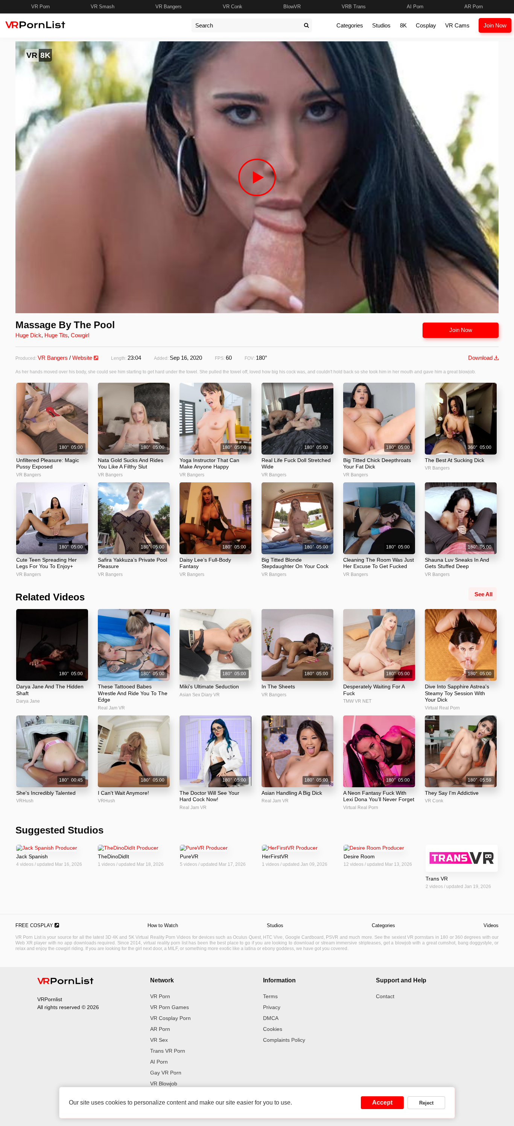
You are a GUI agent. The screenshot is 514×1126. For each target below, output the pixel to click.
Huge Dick (28, 335)
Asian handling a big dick (292, 793)
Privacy (271, 1007)
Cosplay (426, 25)
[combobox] (246, 25)
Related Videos (50, 597)
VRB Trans (354, 6)
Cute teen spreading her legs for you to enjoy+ (46, 563)
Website (83, 358)
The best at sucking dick (454, 460)
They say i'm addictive (452, 793)
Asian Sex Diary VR (199, 694)
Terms (270, 996)
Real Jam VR (111, 708)
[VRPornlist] (65, 982)
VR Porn (40, 6)
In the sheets (278, 686)
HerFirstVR (275, 856)
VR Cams (457, 25)
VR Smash (102, 6)
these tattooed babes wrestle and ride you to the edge (132, 693)
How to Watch (163, 925)
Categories (349, 25)
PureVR (189, 856)
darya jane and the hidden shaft (50, 689)
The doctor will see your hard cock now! (209, 796)
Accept (382, 1102)
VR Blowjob (163, 1084)
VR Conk (232, 6)
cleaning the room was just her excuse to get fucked (378, 563)
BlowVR (292, 6)
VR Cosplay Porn (170, 1018)
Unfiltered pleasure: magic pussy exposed (47, 463)
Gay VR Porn (165, 1073)
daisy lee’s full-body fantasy (205, 563)
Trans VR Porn (167, 1051)
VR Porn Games (169, 1007)
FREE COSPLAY (35, 925)
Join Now (495, 25)
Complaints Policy (284, 1040)
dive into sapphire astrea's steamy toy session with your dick (457, 693)
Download (481, 358)
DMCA (270, 1018)
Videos (491, 925)
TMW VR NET (357, 701)
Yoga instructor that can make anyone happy (209, 463)
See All (483, 594)
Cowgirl (80, 335)
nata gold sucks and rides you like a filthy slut (130, 463)
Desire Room (359, 856)
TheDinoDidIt (113, 856)
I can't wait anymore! (123, 793)
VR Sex (159, 1040)
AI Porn (415, 6)
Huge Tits (56, 335)
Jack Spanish (32, 856)
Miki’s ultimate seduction (209, 686)
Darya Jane (28, 701)
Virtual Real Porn (442, 708)
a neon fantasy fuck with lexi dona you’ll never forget (378, 796)
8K (403, 25)
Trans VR (437, 879)
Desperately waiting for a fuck (374, 689)
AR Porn (473, 6)
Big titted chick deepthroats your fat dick (377, 463)
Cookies (272, 1029)
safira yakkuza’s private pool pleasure (132, 563)
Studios (381, 25)
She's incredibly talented (46, 793)
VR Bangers (168, 6)
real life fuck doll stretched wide (296, 463)
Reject (426, 1103)
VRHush (24, 800)
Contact (385, 996)
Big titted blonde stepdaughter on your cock (295, 563)
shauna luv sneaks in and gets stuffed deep (457, 563)
